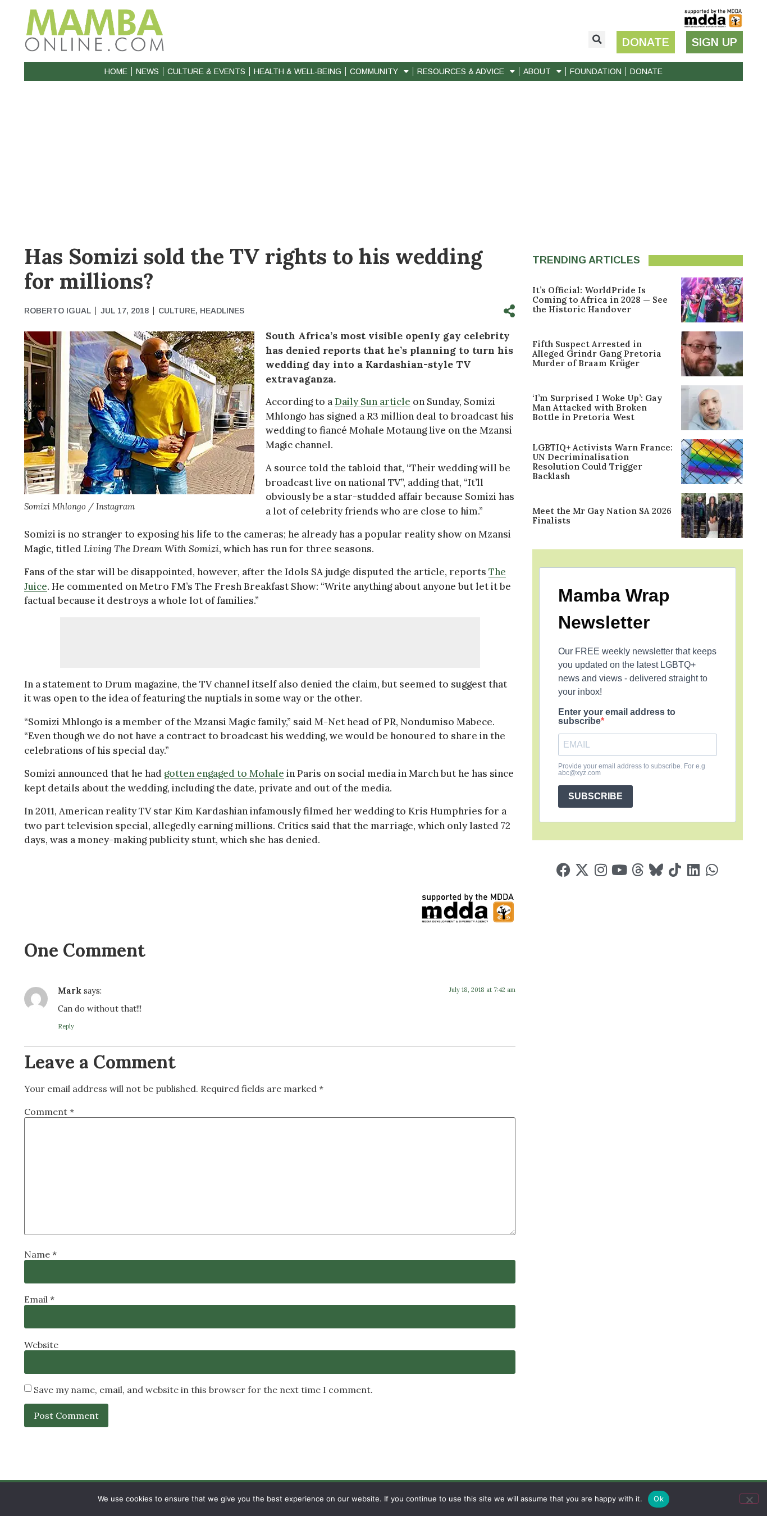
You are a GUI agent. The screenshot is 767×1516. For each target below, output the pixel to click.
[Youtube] (619, 870)
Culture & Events (206, 71)
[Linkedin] (693, 870)
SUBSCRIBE (595, 796)
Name (40, 1254)
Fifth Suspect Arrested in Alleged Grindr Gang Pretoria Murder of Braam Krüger (596, 353)
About (537, 71)
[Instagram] (600, 870)
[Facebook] (563, 870)
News (147, 71)
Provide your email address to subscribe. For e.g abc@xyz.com (631, 769)
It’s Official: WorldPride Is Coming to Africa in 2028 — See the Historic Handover (600, 300)
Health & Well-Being (297, 71)
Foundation (596, 71)
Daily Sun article (372, 401)
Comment (49, 1111)
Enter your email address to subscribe (616, 717)
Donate (646, 71)
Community (374, 71)
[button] (596, 39)
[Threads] (638, 870)
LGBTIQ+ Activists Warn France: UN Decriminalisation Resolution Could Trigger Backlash (602, 461)
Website (41, 1344)
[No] (749, 1499)
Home (115, 71)
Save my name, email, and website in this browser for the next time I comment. (203, 1389)
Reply (66, 1026)
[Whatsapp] (712, 870)
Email (39, 1299)
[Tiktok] (675, 870)
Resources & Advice (460, 71)
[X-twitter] (582, 870)
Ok (659, 1498)
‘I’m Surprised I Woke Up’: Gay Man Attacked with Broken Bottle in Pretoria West (597, 407)
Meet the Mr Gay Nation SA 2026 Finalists (602, 516)
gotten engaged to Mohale (224, 773)
